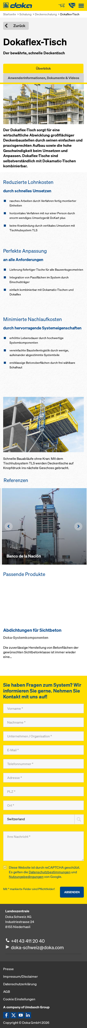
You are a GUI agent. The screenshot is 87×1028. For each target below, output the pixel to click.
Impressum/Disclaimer (20, 976)
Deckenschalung (46, 14)
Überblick (43, 68)
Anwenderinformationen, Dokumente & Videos (43, 77)
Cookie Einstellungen (19, 999)
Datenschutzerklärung (20, 984)
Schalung (25, 14)
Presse (8, 969)
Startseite (9, 14)
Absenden (72, 892)
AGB (6, 991)
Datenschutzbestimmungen (50, 872)
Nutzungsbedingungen (26, 877)
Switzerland (16, 819)
